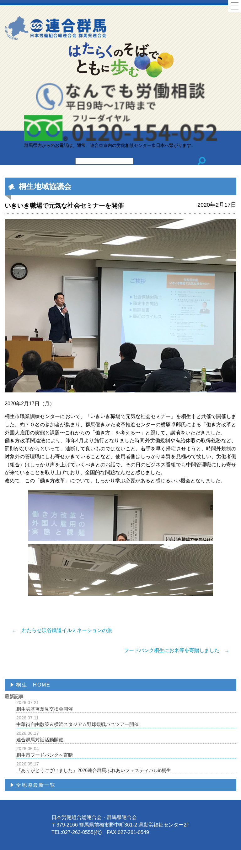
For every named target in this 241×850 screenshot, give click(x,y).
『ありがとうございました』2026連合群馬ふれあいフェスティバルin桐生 (93, 767)
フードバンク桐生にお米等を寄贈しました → (176, 650)
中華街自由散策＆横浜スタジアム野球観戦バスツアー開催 (77, 721)
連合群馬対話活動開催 (39, 736)
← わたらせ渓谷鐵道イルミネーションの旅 (62, 630)
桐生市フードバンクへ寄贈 (44, 752)
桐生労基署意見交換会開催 (44, 706)
